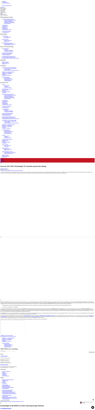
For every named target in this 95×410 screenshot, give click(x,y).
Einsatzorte (6, 49)
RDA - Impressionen (7, 145)
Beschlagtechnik (5, 27)
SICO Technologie (7, 23)
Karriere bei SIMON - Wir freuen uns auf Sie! (11, 70)
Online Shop (4, 92)
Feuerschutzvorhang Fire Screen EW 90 (8, 392)
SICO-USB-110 (4, 316)
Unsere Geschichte (7, 69)
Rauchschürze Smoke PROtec (7, 53)
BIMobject (4, 90)
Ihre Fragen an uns (4, 364)
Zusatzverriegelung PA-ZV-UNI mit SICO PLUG (8, 336)
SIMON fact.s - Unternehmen (7, 72)
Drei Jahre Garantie (5, 89)
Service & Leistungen (5, 77)
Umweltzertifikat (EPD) (8, 80)
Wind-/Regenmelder (5, 388)
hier (4, 366)
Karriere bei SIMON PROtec (7, 5)
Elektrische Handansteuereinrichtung (8, 387)
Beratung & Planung (7, 130)
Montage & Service (7, 79)
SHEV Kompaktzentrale (6, 385)
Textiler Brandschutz (5, 48)
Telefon (1, 159)
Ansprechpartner (7, 85)
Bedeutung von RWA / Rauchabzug (8, 94)
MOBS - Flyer (4, 63)
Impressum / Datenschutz (6, 371)
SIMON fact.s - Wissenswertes (7, 73)
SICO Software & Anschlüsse (7, 29)
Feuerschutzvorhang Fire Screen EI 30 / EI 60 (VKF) (10, 58)
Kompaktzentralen (5, 384)
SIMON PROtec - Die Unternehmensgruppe (9, 67)
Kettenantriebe (4, 383)
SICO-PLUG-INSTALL (35, 316)
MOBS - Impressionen (5, 62)
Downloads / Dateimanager (6, 31)
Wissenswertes (4, 373)
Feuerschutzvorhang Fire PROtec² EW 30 (8, 57)
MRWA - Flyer (6, 41)
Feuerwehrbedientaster (5, 398)
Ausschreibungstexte (5, 32)
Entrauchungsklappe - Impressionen (10, 43)
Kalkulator (2, 158)
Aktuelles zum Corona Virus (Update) (7, 335)
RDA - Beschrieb (5, 144)
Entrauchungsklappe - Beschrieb (7, 151)
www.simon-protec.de (5, 408)
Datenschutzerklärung (7, 87)
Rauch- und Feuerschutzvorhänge (7, 52)
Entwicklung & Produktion (8, 131)
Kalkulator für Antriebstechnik (9, 21)
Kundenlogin (2, 161)
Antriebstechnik (4, 25)
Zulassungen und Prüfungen (8, 51)
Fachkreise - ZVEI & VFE (6, 75)
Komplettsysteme (5, 28)
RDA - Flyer (6, 37)
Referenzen (4, 74)
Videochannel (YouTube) (6, 91)
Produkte (90, 315)
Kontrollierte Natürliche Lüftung (9, 22)
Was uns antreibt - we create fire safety (10, 68)
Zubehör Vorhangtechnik (6, 54)
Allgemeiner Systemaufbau (8, 50)
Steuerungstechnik (5, 101)
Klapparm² (4, 381)
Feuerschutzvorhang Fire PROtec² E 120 (8, 56)
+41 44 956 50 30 (3, 356)
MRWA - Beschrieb (5, 39)
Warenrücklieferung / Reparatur (7, 139)
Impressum (6, 86)
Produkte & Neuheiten (3, 168)
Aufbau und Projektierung (8, 20)
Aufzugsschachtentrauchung (6, 395)
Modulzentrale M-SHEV (6, 386)
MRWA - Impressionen (8, 40)
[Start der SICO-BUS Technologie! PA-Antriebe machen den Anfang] (11, 170)
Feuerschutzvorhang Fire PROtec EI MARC (9, 393)
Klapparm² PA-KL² (27, 315)
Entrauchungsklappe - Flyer (8, 44)
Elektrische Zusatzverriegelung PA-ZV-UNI (47, 315)
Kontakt (3, 84)
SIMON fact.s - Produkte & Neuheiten (8, 124)
